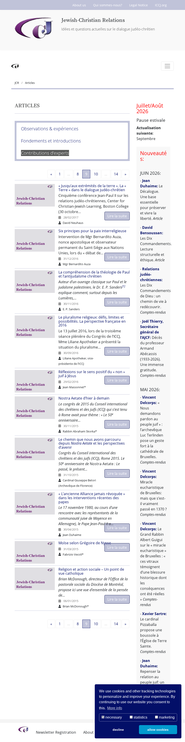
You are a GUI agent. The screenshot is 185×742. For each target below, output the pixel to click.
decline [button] (118, 729)
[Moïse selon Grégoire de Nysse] (36, 552)
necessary (113, 717)
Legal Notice (138, 5)
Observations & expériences (49, 129)
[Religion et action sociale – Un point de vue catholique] (36, 578)
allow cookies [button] (158, 729)
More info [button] (114, 708)
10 (96, 174)
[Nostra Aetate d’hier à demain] (36, 407)
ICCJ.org (161, 5)
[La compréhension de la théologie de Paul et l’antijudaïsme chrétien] (36, 281)
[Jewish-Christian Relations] (35, 28)
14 (116, 174)
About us (79, 5)
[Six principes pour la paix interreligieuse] (36, 240)
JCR (17, 83)
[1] (123, 286)
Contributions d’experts (45, 153)
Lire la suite (117, 216)
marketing (166, 717)
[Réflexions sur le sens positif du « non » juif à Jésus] (36, 381)
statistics (140, 717)
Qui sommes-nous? (107, 5)
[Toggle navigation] (167, 66)
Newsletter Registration (56, 732)
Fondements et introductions (51, 141)
